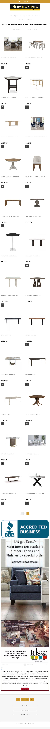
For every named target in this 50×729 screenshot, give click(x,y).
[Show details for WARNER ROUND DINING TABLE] (37, 400)
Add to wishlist (2, 67)
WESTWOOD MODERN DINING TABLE (9, 137)
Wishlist (25, 1)
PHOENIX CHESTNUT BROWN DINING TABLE (10, 216)
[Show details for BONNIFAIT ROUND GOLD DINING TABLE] (37, 84)
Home (11, 15)
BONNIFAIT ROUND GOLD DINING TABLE (34, 97)
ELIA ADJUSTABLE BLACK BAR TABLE (8, 256)
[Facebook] (18, 699)
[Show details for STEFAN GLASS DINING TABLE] (13, 440)
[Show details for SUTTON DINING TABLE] (37, 361)
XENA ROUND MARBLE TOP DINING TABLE (34, 493)
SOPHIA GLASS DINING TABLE (31, 454)
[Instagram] (27, 699)
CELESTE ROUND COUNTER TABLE (8, 97)
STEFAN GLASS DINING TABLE (7, 454)
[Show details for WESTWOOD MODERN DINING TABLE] (13, 123)
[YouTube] (23, 699)
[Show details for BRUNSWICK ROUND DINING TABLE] (37, 282)
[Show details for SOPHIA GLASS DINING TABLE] (37, 440)
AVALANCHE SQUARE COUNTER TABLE (9, 295)
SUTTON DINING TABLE (30, 374)
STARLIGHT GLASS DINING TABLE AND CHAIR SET (35, 137)
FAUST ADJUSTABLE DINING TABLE (32, 256)
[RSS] (32, 699)
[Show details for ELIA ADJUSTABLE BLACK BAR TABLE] (13, 242)
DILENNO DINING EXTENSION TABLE (9, 493)
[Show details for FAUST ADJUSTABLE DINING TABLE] (37, 242)
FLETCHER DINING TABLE (30, 335)
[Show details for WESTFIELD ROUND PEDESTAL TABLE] (37, 202)
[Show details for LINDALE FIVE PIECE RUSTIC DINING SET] (37, 44)
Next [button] (27, 513)
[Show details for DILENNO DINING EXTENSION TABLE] (13, 480)
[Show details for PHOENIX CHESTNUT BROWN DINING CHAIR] (37, 163)
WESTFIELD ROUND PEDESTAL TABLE (33, 216)
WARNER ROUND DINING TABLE (32, 414)
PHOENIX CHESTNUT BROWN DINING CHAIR (35, 176)
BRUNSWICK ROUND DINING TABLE (33, 295)
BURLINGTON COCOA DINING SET (8, 58)
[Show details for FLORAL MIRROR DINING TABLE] (13, 361)
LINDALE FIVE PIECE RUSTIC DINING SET (33, 58)
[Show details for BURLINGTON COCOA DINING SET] (13, 44)
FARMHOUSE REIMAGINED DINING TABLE (10, 176)
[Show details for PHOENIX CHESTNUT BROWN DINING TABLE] (13, 202)
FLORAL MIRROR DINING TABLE (8, 374)
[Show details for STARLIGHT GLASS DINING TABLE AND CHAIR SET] (37, 123)
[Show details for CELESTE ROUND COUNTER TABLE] (13, 84)
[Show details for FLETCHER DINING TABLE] (37, 321)
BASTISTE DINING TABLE (6, 414)
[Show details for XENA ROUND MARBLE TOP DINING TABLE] (37, 480)
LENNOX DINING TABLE (6, 335)
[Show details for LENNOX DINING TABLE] (13, 321)
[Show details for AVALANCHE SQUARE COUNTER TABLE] (13, 282)
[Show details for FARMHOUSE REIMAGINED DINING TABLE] (13, 163)
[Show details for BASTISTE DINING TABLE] (13, 400)
